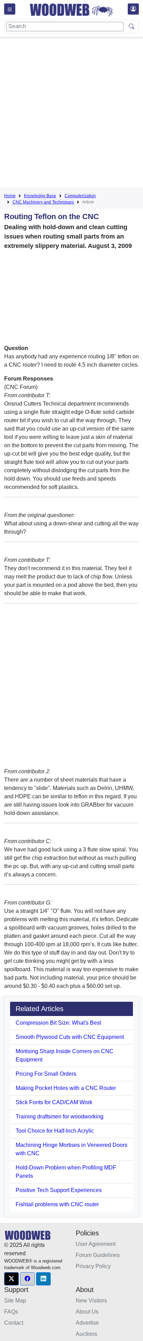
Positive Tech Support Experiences (59, 1190)
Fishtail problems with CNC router (57, 1204)
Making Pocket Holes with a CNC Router (66, 1088)
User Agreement (96, 1244)
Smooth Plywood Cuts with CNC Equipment (70, 1037)
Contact (13, 1323)
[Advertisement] (71, 113)
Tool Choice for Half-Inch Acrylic (55, 1131)
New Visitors (91, 1300)
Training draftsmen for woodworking (59, 1116)
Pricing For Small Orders (46, 1074)
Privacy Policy (93, 1266)
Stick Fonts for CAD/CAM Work (54, 1102)
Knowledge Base (40, 195)
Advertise (87, 1323)
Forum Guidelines (98, 1255)
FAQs (11, 1312)
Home (10, 195)
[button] (11, 1278)
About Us (87, 1312)
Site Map (15, 1300)
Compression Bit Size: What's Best (58, 1023)
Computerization (80, 195)
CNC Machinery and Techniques (43, 202)
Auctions (86, 1334)
